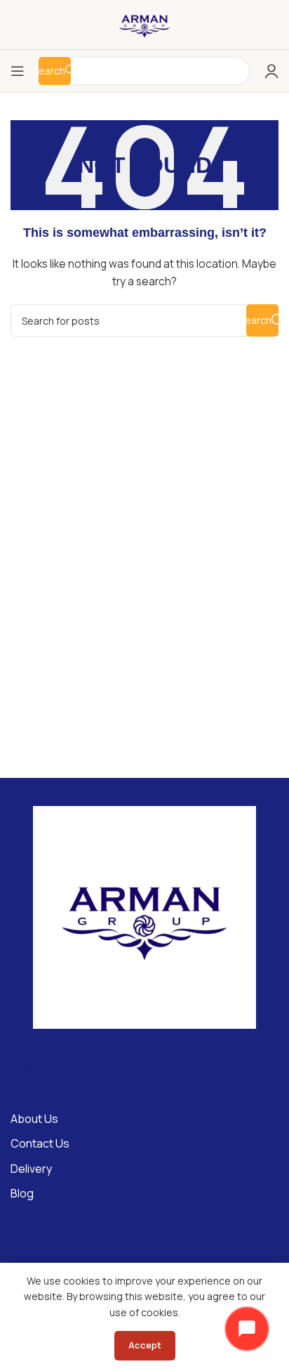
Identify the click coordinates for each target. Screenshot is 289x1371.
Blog (22, 1193)
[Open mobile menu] (18, 71)
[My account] (271, 71)
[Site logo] (144, 23)
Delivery (31, 1168)
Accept (144, 1345)
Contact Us (40, 1143)
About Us (34, 1118)
